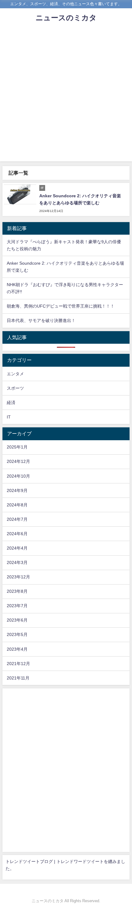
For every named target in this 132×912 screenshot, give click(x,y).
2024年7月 (17, 519)
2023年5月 (17, 634)
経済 (11, 402)
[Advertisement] (66, 95)
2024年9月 (17, 490)
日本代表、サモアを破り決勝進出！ (41, 320)
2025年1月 (17, 447)
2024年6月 (17, 534)
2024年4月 (17, 548)
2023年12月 (18, 577)
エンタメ (15, 374)
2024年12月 (18, 461)
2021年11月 (18, 678)
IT (9, 417)
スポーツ (15, 388)
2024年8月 (17, 505)
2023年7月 (17, 606)
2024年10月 (18, 476)
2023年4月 (17, 649)
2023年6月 (17, 620)
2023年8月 (17, 591)
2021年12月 (18, 663)
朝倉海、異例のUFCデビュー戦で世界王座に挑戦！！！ (61, 306)
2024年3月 (17, 562)
